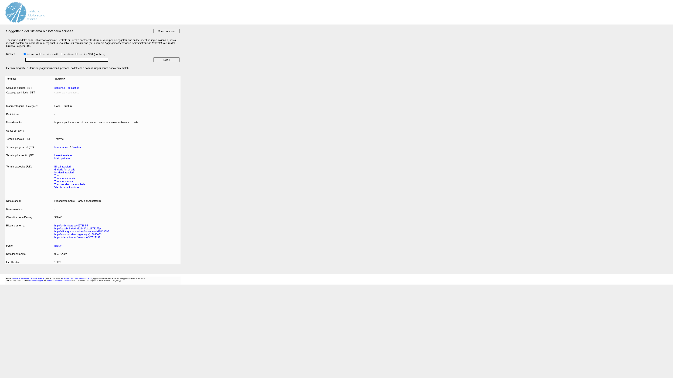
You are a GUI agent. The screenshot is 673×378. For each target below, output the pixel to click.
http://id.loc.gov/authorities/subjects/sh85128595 (81, 231)
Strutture (77, 147)
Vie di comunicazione (66, 187)
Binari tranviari (62, 166)
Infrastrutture (61, 147)
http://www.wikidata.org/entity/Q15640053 (77, 234)
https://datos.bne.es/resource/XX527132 (77, 237)
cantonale (59, 87)
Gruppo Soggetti (36, 280)
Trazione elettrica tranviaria (69, 184)
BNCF (58, 245)
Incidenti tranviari (64, 172)
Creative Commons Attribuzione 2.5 (77, 278)
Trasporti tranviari (64, 181)
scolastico (73, 87)
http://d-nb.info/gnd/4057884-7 (71, 225)
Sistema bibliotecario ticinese (59, 280)
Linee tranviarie (63, 155)
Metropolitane (62, 158)
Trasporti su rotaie (64, 178)
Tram (57, 175)
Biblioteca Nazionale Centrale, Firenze (28, 278)
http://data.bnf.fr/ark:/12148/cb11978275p (77, 228)
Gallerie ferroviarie (64, 169)
